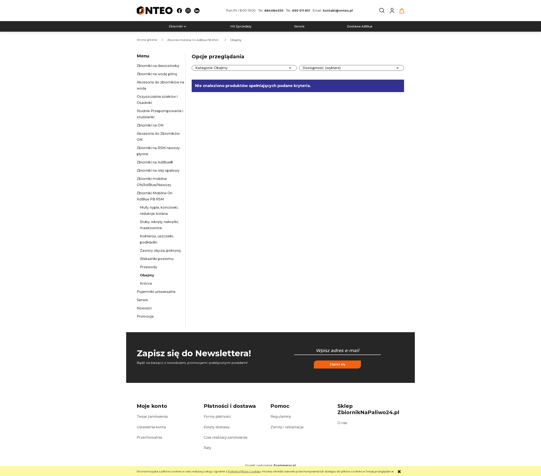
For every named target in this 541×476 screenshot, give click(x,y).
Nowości (144, 308)
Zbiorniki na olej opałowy (158, 171)
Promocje (145, 316)
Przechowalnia (149, 437)
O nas (342, 423)
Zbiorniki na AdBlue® (155, 162)
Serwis (142, 300)
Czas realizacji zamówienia (225, 437)
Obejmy (147, 275)
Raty (207, 448)
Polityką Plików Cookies (244, 471)
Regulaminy (280, 417)
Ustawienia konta (151, 427)
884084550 (273, 10)
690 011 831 (301, 10)
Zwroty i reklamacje (287, 427)
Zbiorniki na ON (150, 125)
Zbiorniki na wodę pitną (157, 74)
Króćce (146, 284)
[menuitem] (176, 26)
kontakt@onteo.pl (338, 10)
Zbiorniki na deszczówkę (158, 66)
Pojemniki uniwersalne (156, 292)
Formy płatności (217, 417)
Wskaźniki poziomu (157, 259)
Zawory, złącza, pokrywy (160, 251)
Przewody (148, 267)
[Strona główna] (155, 10)
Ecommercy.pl (285, 465)
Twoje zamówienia (152, 417)
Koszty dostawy (217, 427)
